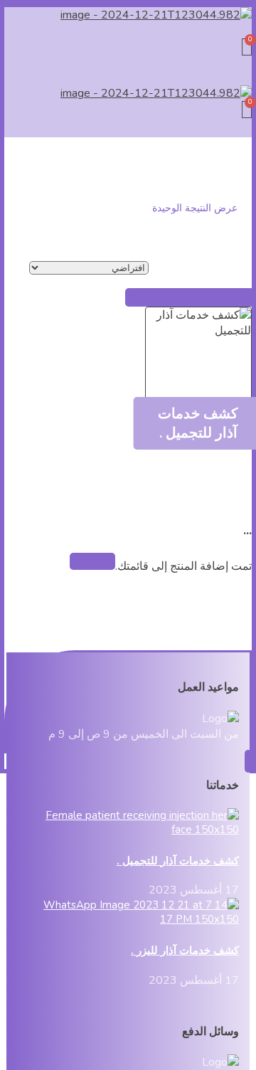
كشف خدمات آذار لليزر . (185, 950)
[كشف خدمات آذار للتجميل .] (135, 829)
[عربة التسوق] (247, 46)
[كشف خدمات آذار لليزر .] (135, 919)
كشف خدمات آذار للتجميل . (178, 861)
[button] (128, 30)
